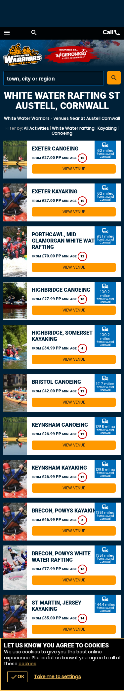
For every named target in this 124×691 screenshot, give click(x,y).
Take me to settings (57, 676)
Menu (7, 32)
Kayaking (107, 128)
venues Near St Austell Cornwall (87, 118)
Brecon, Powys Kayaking (66, 511)
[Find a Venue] (53, 78)
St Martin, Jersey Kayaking (56, 606)
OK (17, 676)
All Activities (36, 128)
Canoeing (62, 133)
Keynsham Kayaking (59, 468)
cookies (27, 663)
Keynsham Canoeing (60, 425)
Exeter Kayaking (54, 191)
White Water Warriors (27, 118)
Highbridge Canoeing (61, 290)
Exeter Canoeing (55, 149)
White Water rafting (73, 128)
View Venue (73, 169)
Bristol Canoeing (56, 382)
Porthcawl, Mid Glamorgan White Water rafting (66, 240)
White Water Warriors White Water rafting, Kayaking (23, 54)
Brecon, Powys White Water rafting (61, 556)
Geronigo (72, 54)
